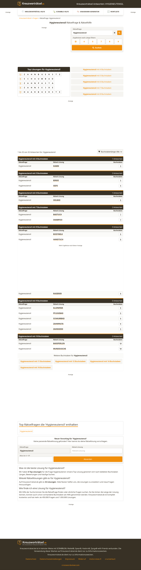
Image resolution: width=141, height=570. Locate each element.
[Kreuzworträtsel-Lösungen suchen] (119, 33)
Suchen (98, 48)
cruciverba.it (110, 559)
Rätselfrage (77, 29)
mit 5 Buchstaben (97, 75)
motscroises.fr (95, 559)
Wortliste (114, 12)
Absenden (88, 459)
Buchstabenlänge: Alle (110, 151)
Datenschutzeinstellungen (51, 559)
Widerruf (82, 559)
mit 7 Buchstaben (97, 88)
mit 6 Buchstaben (97, 82)
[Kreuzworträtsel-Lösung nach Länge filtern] (75, 41)
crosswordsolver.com (70, 565)
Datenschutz (31, 559)
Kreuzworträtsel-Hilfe (35, 12)
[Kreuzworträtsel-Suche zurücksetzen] (114, 33)
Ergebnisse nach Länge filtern (84, 38)
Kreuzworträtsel (25, 18)
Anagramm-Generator (89, 12)
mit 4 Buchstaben (97, 69)
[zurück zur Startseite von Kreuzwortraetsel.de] (32, 4)
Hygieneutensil (26, 431)
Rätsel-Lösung (77, 447)
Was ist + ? (25, 456)
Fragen (35, 18)
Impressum (70, 559)
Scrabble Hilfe (62, 12)
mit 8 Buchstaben (97, 94)
